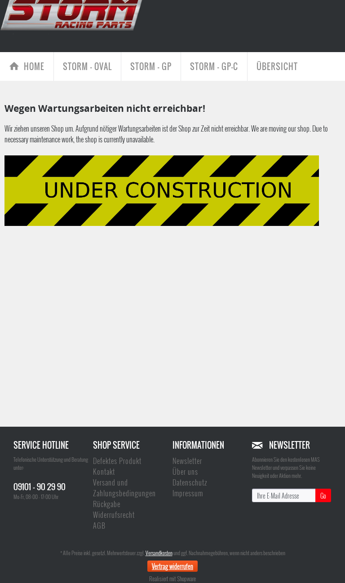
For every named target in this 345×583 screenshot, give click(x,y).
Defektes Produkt (117, 460)
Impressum (187, 493)
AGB (99, 525)
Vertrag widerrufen (172, 566)
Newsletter (187, 460)
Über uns (185, 471)
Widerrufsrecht (114, 514)
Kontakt (104, 471)
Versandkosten (159, 552)
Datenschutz (189, 482)
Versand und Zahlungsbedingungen (124, 488)
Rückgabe (106, 504)
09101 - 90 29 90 (39, 486)
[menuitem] (27, 66)
